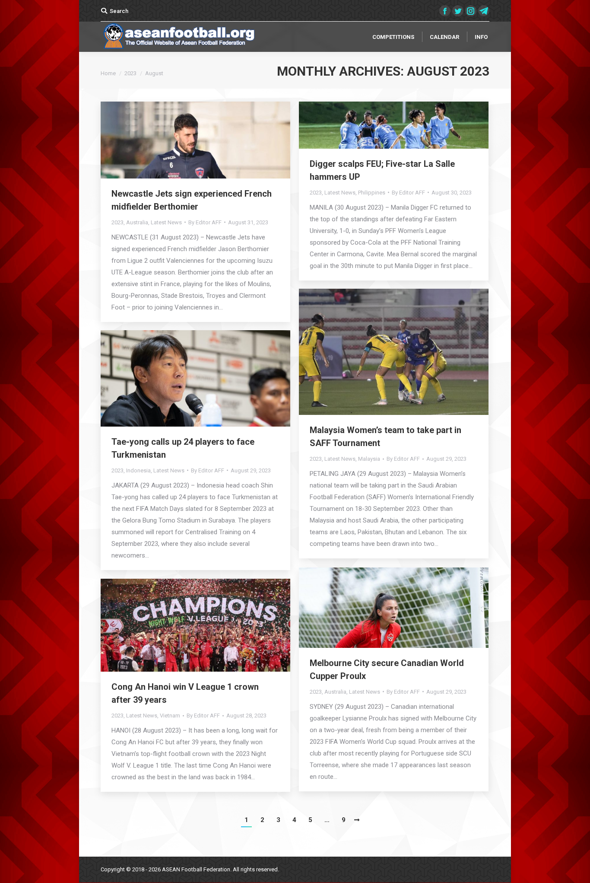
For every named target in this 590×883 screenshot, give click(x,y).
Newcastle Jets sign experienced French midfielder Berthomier (191, 200)
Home (108, 73)
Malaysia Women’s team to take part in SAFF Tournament (385, 436)
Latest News (166, 222)
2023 (130, 73)
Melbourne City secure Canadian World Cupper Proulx (387, 669)
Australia (137, 222)
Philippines (371, 192)
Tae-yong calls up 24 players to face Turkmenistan (182, 448)
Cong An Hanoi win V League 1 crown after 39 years (185, 693)
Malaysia (369, 459)
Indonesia (138, 470)
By (205, 222)
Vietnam (170, 715)
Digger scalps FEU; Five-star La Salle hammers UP (382, 170)
